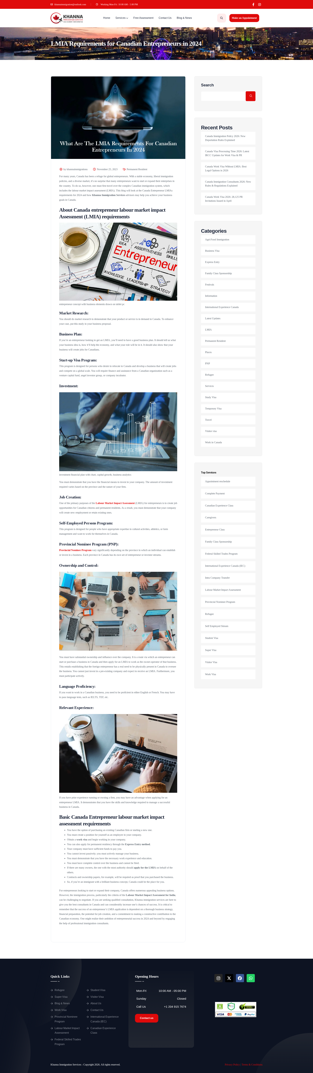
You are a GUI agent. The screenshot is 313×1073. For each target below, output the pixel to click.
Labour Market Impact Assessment (115, 503)
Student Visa (211, 638)
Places (208, 352)
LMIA (208, 329)
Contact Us (165, 17)
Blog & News (184, 17)
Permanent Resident (137, 169)
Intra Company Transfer (217, 577)
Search (207, 85)
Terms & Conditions (252, 1064)
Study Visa (210, 397)
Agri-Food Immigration (217, 239)
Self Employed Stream (216, 626)
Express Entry (212, 262)
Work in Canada (213, 442)
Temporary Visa (213, 408)
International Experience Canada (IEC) (225, 565)
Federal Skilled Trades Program (221, 553)
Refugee (209, 374)
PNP (207, 363)
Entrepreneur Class (215, 529)
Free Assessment (143, 17)
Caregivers (210, 517)
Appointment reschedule (217, 481)
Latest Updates (212, 318)
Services (120, 17)
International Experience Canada (222, 307)
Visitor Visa (211, 662)
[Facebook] (240, 978)
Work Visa (210, 674)
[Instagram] (259, 4)
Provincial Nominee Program (75, 550)
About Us (95, 1003)
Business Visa (212, 250)
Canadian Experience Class (219, 505)
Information (211, 295)
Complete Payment (215, 493)
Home (106, 17)
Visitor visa (211, 431)
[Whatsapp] (251, 978)
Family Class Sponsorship (218, 273)
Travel (208, 419)
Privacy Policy (232, 1064)
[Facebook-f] (253, 4)
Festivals (209, 284)
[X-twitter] (229, 978)
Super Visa (210, 650)
